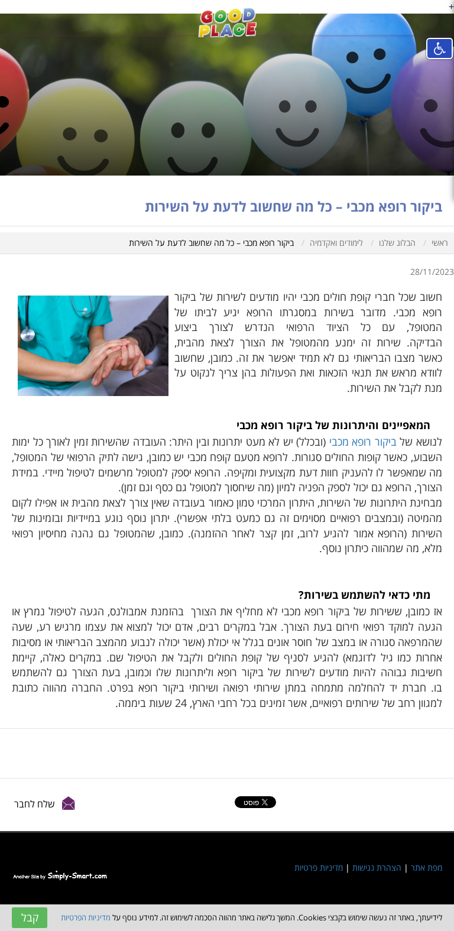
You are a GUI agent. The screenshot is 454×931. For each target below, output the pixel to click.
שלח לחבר (34, 803)
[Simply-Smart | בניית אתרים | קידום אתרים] (60, 874)
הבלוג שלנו (397, 242)
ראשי (440, 242)
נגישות (439, 48)
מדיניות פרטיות (318, 867)
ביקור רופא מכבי (363, 441)
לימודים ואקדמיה (336, 242)
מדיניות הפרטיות (86, 917)
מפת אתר (426, 867)
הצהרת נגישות (376, 867)
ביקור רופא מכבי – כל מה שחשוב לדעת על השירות (211, 242)
